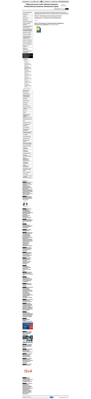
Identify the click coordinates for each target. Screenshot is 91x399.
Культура (25, 110)
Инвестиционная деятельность (26, 91)
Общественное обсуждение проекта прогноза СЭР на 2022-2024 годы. (28, 75)
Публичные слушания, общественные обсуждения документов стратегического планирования (27, 56)
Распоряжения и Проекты (27, 61)
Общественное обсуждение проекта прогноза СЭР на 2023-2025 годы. (28, 78)
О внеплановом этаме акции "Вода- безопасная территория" (28, 300)
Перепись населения (27, 32)
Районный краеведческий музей (27, 155)
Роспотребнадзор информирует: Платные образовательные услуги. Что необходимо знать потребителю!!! (27, 279)
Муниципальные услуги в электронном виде (27, 132)
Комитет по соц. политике (26, 46)
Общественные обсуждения (25, 59)
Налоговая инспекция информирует (27, 51)
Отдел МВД (25, 104)
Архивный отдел (26, 138)
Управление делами (27, 136)
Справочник (25, 19)
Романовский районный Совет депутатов (27, 27)
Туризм (24, 112)
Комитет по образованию (25, 49)
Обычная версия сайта (63, 1)
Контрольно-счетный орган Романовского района (27, 169)
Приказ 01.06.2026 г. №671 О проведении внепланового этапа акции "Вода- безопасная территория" (28, 379)
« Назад (35, 20)
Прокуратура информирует (25, 163)
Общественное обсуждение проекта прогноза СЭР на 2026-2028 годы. (28, 64)
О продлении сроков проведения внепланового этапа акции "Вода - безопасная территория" (28, 360)
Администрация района (27, 21)
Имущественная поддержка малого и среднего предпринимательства (27, 115)
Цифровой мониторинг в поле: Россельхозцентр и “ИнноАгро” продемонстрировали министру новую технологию (27, 261)
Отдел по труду (26, 100)
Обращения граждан (27, 145)
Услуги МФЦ (25, 134)
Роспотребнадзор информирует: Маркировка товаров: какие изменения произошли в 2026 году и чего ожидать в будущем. (28, 314)
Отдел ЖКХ (25, 98)
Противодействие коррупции (26, 125)
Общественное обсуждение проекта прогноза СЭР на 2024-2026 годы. (28, 82)
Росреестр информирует (25, 148)
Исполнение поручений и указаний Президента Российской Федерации (27, 30)
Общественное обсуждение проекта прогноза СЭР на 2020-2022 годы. (28, 67)
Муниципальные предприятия (26, 129)
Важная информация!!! (27, 12)
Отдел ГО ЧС (25, 102)
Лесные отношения (26, 172)
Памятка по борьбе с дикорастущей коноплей (27, 284)
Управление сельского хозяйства (27, 108)
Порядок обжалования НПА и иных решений (27, 143)
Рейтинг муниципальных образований (26, 166)
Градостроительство (27, 122)
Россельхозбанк (26, 127)
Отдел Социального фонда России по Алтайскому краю (27, 96)
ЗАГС (24, 120)
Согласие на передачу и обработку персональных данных (27, 177)
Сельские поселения (27, 34)
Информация (25, 14)
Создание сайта (62, 397)
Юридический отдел (27, 153)
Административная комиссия (26, 24)
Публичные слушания (26, 88)
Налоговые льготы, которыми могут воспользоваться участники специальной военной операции (27, 254)
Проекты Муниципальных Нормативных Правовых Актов (26, 159)
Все (27, 180)
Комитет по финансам (27, 43)
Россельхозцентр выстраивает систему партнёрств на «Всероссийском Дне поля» (27, 268)
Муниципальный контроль (26, 141)
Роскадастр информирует (25, 151)
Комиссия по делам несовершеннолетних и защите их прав (27, 37)
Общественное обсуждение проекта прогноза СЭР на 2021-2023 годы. (28, 71)
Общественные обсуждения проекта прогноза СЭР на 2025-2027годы (28, 85)
